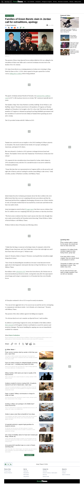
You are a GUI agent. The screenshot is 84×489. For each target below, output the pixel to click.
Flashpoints (38, 1)
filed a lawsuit (9, 325)
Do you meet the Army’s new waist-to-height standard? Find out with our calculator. (68, 272)
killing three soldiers (16, 73)
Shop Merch (26, 476)
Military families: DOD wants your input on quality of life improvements (20, 373)
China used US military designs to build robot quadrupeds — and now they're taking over (68, 30)
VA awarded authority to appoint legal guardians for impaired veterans (19, 425)
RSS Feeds (26, 474)
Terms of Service (8, 472)
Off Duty (55, 1)
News (25, 1)
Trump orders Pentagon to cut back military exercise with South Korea (74, 51)
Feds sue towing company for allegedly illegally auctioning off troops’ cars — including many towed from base (21, 363)
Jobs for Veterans (66, 474)
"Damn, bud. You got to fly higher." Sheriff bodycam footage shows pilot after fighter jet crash (74, 45)
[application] (69, 22)
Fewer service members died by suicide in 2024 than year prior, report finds (21, 353)
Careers (64, 472)
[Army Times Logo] (18, 2)
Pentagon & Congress (47, 1)
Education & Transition (63, 1)
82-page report (29, 209)
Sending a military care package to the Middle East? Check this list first (19, 404)
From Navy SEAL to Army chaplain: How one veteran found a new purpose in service (69, 258)
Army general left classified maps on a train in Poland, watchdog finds (20, 445)
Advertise (45, 471)
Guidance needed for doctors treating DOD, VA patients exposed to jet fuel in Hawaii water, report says (20, 384)
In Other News (9, 349)
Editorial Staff (46, 476)
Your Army (9, 15)
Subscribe (25, 471)
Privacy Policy (7, 471)
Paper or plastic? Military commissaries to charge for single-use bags (20, 394)
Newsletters (26, 472)
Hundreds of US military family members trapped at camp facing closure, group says (68, 251)
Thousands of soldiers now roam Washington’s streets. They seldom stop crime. (69, 265)
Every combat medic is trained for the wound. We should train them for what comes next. (69, 244)
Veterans (71, 1)
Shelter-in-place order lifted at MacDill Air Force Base (20, 414)
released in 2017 (21, 271)
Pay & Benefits (30, 1)
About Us (64, 471)
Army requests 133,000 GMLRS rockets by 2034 (73, 36)
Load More (29, 455)
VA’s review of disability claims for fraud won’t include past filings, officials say (21, 435)
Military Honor (78, 1)
